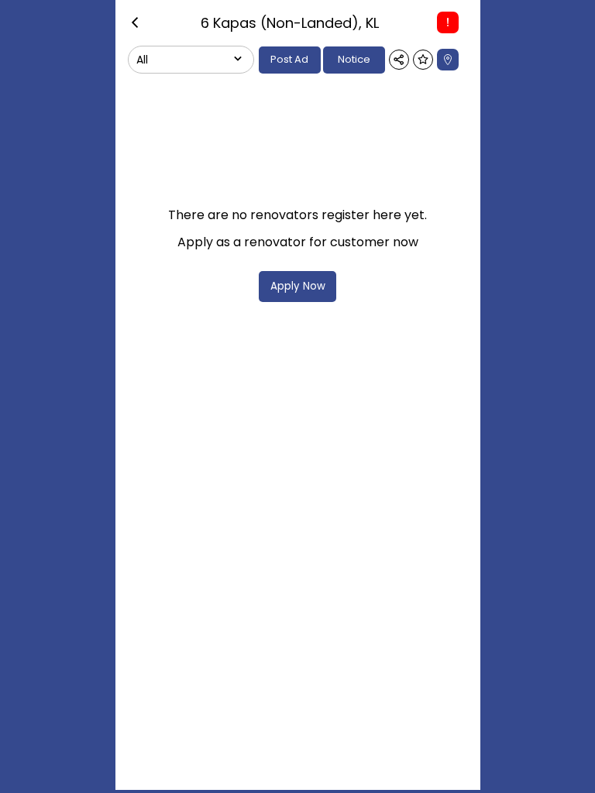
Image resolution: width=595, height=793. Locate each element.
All (142, 59)
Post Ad (289, 59)
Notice (354, 59)
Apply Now (297, 286)
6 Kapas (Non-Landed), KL (290, 23)
